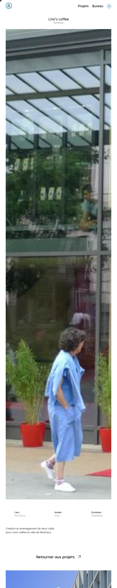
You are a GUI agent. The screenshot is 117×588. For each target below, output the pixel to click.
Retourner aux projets (55, 557)
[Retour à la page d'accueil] (9, 9)
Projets (83, 6)
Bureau (97, 6)
